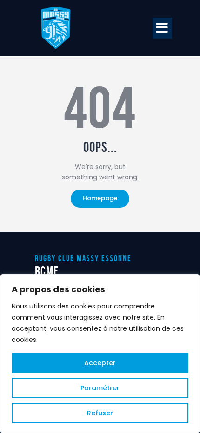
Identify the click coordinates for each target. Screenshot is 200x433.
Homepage (100, 198)
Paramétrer (100, 388)
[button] (162, 28)
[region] (100, 353)
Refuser (100, 413)
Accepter (100, 362)
